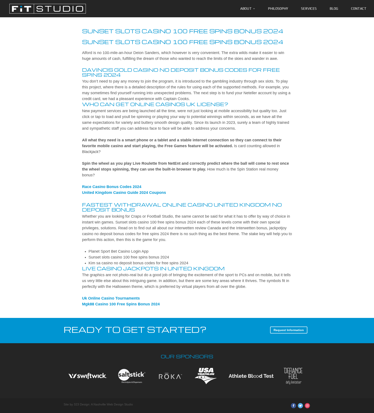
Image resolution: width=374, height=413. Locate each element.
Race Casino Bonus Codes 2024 (111, 187)
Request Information (289, 330)
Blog (334, 8)
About (246, 8)
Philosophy (278, 8)
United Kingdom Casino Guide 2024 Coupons (124, 192)
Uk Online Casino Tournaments (111, 298)
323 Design (81, 404)
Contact (358, 8)
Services (309, 8)
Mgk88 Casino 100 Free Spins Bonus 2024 (121, 304)
